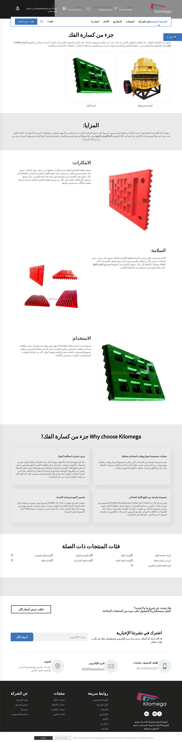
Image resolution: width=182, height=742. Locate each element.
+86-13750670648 (126, 10)
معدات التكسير (58, 709)
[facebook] (159, 713)
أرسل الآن (22, 637)
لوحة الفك (91, 105)
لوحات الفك (126, 555)
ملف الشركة (144, 21)
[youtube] (154, 713)
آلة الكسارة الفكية (83, 555)
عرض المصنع (22, 704)
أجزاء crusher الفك (163, 555)
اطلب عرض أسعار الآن (31, 609)
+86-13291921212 (75, 10)
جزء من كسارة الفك (162, 560)
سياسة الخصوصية (19, 714)
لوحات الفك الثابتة (123, 560)
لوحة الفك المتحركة (82, 560)
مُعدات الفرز (59, 714)
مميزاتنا (24, 709)
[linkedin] (146, 713)
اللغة (51, 21)
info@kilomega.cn (105, 10)
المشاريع (117, 21)
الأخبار (106, 21)
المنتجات (130, 21)
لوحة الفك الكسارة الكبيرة (159, 565)
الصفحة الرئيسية (159, 21)
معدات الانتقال (58, 704)
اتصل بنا (95, 21)
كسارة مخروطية (145, 105)
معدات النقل (59, 699)
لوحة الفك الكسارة (43, 555)
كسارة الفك (46, 560)
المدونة (104, 728)
